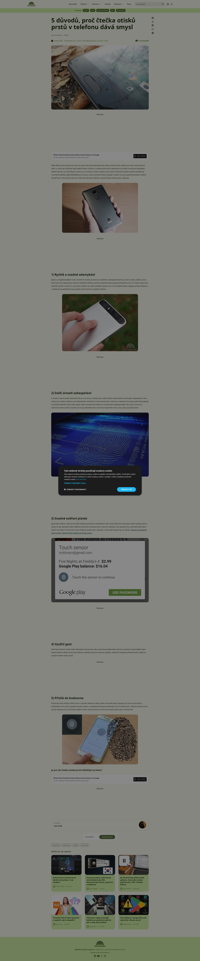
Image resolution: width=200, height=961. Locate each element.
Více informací (81, 479)
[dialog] (100, 480)
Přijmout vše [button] (126, 489)
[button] (100, 483)
